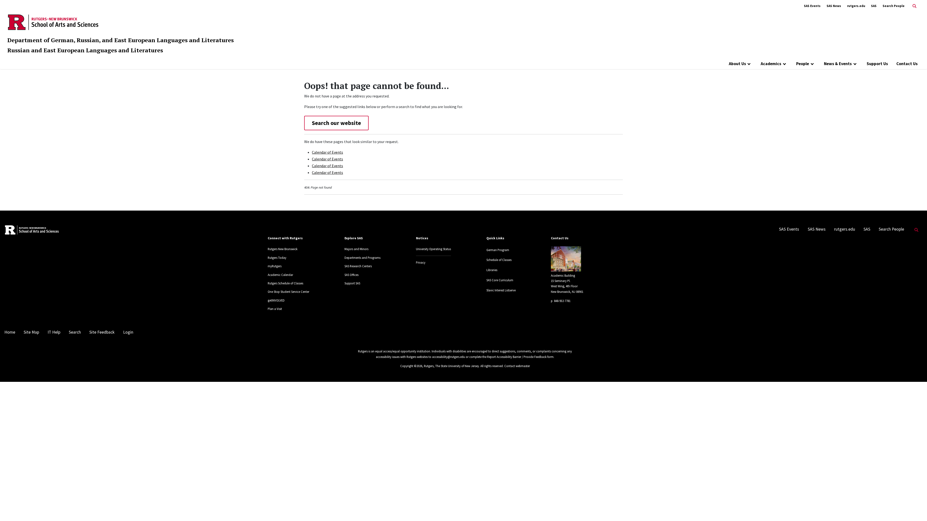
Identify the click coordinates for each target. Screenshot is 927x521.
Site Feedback (101, 332)
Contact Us (907, 63)
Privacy (420, 262)
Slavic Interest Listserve (501, 290)
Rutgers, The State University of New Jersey (451, 366)
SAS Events (812, 6)
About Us (737, 63)
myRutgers (274, 266)
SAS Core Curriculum (499, 280)
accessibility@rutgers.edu (448, 357)
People (802, 63)
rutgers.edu (856, 6)
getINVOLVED (276, 300)
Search (75, 332)
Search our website (336, 123)
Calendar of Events (327, 152)
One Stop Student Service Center (288, 292)
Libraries (491, 270)
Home (9, 332)
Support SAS (352, 283)
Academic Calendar (280, 275)
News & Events (838, 63)
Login (128, 332)
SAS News (834, 6)
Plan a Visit (275, 309)
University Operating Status (433, 249)
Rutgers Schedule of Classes (285, 283)
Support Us (877, 63)
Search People (894, 6)
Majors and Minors (356, 249)
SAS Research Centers (358, 266)
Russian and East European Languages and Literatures (85, 50)
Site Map (31, 332)
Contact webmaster (517, 366)
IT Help (54, 332)
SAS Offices (351, 275)
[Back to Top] (916, 509)
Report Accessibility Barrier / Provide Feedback (517, 357)
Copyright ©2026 (411, 366)
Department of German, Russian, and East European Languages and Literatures (120, 40)
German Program (497, 250)
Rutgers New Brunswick (282, 249)
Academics (771, 63)
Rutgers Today (277, 258)
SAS (874, 6)
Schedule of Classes (499, 260)
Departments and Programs (362, 258)
